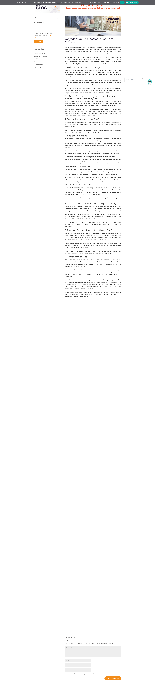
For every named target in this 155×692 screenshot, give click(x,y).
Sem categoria (39, 64)
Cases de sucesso (39, 53)
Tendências (37, 67)
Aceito (122, 2)
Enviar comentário (112, 678)
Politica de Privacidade (132, 2)
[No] (153, 2)
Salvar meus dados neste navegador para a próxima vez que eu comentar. (88, 674)
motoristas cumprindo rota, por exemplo (89, 216)
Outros (36, 62)
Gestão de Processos (40, 56)
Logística (37, 59)
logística (79, 64)
